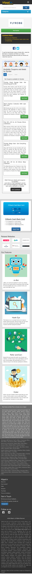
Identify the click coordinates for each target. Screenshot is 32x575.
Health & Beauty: (5, 450)
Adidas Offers (11, 467)
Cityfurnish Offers (14, 458)
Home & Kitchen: (5, 457)
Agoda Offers (14, 455)
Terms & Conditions (5, 493)
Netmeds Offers (13, 450)
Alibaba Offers (12, 445)
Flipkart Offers (17, 443)
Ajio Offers (22, 447)
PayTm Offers (16, 440)
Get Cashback (16, 189)
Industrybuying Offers (6, 472)
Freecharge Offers (25, 440)
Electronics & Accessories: (7, 443)
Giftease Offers (12, 464)
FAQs (2, 486)
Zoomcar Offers (14, 469)
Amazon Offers (4, 445)
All (5, 74)
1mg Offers (14, 452)
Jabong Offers (15, 447)
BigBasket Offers (13, 460)
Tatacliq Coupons (21, 445)
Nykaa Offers (8, 452)
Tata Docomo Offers (12, 441)
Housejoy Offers (24, 470)
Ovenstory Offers (15, 462)
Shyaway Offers (8, 448)
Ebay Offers (24, 443)
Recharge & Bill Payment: (7, 440)
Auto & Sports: (4, 467)
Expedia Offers (21, 455)
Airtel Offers (4, 441)
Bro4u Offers (8, 470)
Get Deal (24, 98)
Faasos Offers (23, 462)
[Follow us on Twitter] (9, 512)
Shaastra (3, 488)
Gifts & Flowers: (5, 464)
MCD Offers (7, 462)
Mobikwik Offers (21, 441)
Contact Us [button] (4, 504)
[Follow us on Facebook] (3, 512)
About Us (3, 482)
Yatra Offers (7, 455)
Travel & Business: (5, 453)
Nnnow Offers (16, 448)
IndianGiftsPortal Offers (22, 464)
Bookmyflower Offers (16, 465)
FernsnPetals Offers (5, 465)
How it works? (4, 484)
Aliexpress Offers (26, 467)
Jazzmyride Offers (5, 469)
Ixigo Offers (12, 453)
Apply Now (16, 229)
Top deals (3, 491)
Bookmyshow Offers (16, 472)
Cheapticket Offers (20, 453)
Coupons (10, 74)
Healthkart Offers (22, 450)
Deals (16, 74)
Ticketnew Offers (16, 470)
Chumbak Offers (23, 458)
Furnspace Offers (5, 458)
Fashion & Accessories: (6, 447)
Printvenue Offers (26, 465)
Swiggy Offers (21, 460)
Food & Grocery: (5, 460)
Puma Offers (18, 467)
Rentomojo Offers (22, 457)
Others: (3, 470)
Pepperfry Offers (13, 457)
